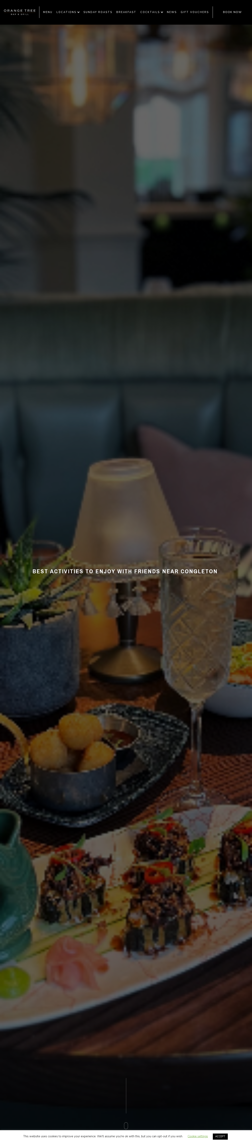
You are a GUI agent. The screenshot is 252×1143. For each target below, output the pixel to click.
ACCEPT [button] (220, 1136)
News (172, 12)
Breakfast (126, 12)
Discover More (126, 1133)
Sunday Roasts (97, 12)
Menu (48, 12)
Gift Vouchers (195, 12)
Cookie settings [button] (198, 1136)
